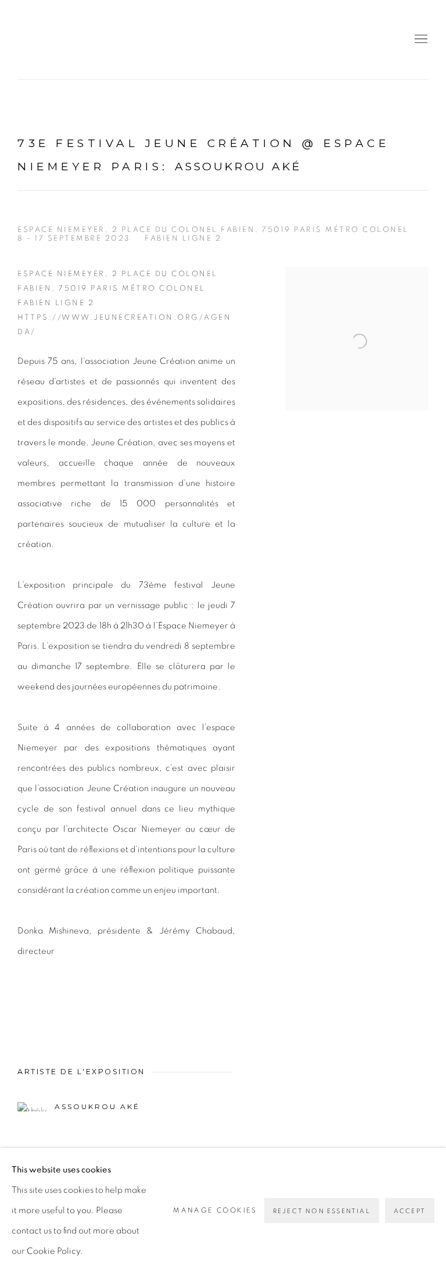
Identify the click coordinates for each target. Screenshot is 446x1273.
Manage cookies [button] (215, 1210)
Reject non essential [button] (322, 1211)
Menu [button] (420, 39)
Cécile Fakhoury (87, 39)
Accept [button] (410, 1211)
